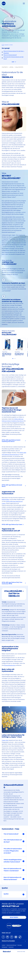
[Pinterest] (11, 936)
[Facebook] (3, 936)
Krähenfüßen (5, 499)
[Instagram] (7, 936)
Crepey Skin (5, 740)
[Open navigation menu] (23, 3)
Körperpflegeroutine (10, 665)
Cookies (3, 945)
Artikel (11, 67)
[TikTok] (20, 936)
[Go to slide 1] (12, 358)
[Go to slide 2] (13, 358)
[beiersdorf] (7, 951)
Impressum (11, 946)
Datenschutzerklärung (11, 945)
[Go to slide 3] (14, 358)
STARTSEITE (5, 67)
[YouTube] (15, 936)
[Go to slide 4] (15, 358)
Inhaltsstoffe (19, 67)
